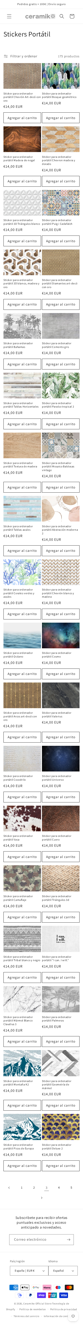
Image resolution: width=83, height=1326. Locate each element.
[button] (9, 16)
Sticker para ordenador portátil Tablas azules (18, 528)
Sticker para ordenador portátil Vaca (18, 837)
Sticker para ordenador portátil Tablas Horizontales (21, 404)
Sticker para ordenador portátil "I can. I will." (56, 958)
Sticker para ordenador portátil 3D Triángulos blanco (21, 221)
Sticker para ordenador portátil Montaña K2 (18, 1082)
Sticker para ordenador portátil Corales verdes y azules (19, 593)
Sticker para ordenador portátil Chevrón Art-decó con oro (22, 97)
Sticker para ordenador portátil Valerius (56, 714)
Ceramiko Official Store (37, 1303)
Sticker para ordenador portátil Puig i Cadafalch (57, 221)
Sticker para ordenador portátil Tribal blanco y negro (21, 958)
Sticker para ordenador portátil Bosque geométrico (59, 95)
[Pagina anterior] (9, 1188)
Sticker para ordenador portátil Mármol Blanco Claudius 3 (18, 1020)
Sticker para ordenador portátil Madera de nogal (19, 158)
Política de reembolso (32, 1309)
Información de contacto (59, 1316)
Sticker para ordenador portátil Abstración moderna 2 (60, 529)
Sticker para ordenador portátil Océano (18, 654)
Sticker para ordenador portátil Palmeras (56, 1018)
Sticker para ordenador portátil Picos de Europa (18, 1146)
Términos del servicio (26, 1316)
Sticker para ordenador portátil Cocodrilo (18, 777)
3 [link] (46, 1187)
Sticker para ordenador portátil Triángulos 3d (56, 898)
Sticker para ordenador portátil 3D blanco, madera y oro (21, 283)
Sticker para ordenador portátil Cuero (56, 837)
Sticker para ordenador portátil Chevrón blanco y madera (58, 593)
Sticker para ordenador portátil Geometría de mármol (56, 1084)
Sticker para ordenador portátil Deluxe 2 (56, 1146)
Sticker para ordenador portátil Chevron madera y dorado (58, 160)
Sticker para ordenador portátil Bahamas (18, 345)
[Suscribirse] (68, 1239)
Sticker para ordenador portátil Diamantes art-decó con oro (59, 283)
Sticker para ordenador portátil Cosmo (56, 654)
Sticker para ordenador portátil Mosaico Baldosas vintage (58, 466)
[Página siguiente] (41, 1198)
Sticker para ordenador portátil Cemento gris (56, 345)
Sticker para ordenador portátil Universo (56, 777)
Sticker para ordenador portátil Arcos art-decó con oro (20, 716)
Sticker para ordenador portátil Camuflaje (18, 898)
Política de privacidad (63, 1309)
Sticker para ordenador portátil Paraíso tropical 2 (58, 404)
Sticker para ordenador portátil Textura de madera (20, 464)
